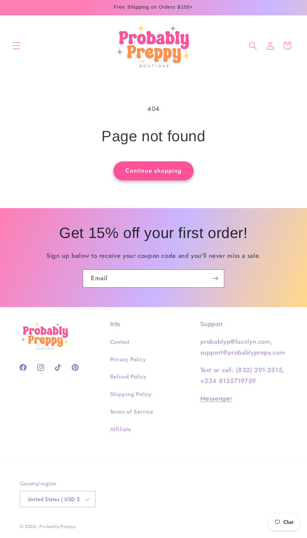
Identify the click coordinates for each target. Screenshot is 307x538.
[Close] (279, 178)
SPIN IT (242, 333)
